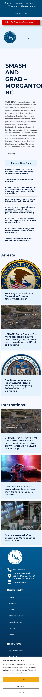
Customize (21, 686)
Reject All (21, 692)
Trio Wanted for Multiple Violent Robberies (19, 180)
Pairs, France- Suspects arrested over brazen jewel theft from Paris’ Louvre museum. (20, 221)
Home (11, 597)
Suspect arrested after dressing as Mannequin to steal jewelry (20, 538)
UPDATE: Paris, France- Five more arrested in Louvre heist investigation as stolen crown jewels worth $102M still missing (20, 210)
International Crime (16, 616)
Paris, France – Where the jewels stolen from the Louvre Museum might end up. (19, 230)
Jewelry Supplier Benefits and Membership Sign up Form (18, 239)
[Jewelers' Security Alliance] (10, 37)
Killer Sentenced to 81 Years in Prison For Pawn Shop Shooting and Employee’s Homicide (19, 172)
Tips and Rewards (16, 650)
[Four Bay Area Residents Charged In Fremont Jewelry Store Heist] (21, 281)
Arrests (12, 609)
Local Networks (15, 622)
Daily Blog (11, 153)
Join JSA (12, 628)
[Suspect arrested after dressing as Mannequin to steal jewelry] (21, 523)
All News (12, 603)
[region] (21, 677)
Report (11, 634)
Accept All (21, 680)
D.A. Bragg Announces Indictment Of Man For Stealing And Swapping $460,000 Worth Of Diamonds (18, 385)
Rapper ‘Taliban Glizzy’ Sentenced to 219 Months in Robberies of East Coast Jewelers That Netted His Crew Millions (20, 190)
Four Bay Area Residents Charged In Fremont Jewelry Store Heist (20, 200)
